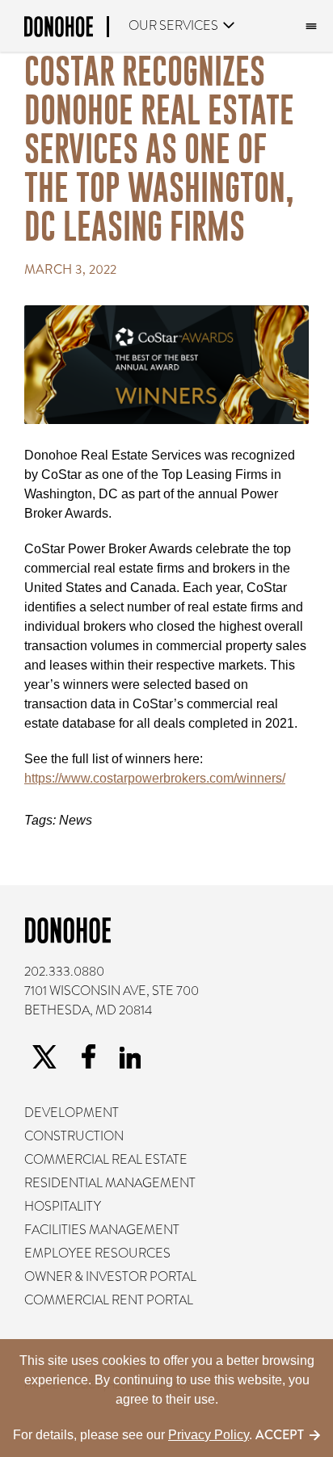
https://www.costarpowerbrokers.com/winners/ (154, 778)
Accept (279, 1435)
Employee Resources (97, 1253)
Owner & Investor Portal (110, 1277)
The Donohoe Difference (309, 26)
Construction (74, 1136)
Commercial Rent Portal (108, 1300)
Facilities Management (101, 1230)
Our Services (173, 26)
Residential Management (110, 1183)
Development (71, 1113)
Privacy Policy (208, 1435)
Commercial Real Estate (106, 1160)
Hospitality (62, 1207)
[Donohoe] (66, 29)
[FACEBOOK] (88, 1056)
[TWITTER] (44, 1057)
